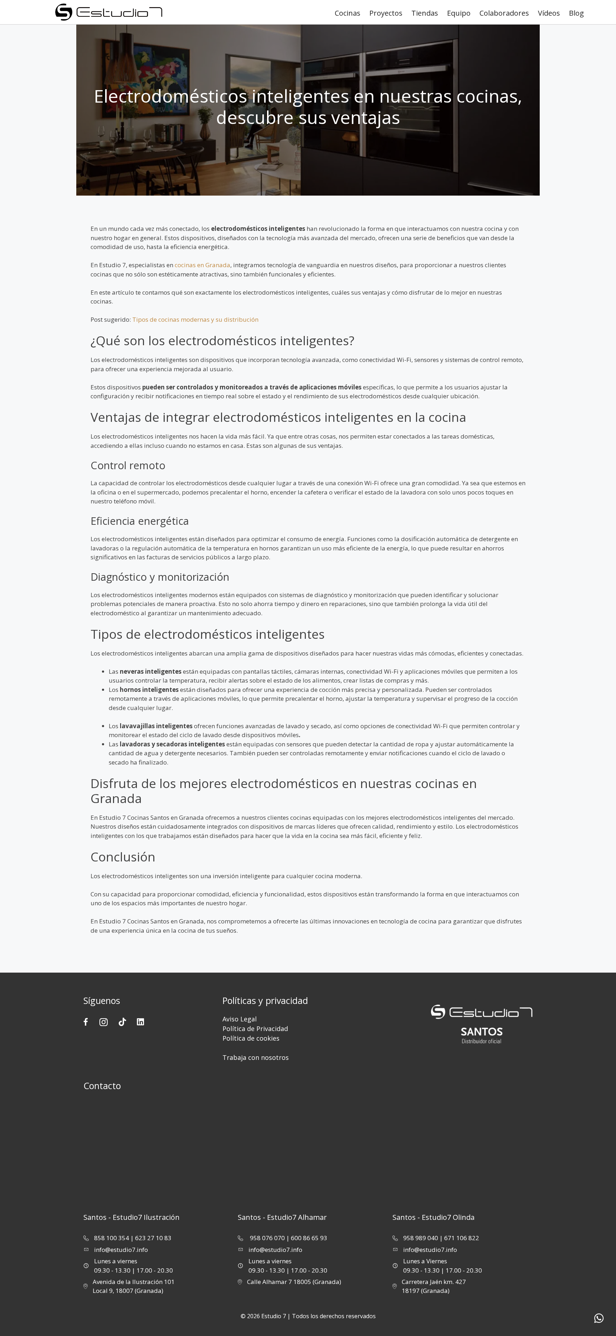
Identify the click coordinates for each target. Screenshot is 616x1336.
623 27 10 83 (153, 1238)
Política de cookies (250, 1038)
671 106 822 (461, 1238)
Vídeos (549, 13)
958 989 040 (420, 1238)
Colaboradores (504, 13)
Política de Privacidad (255, 1028)
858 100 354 (111, 1238)
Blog (576, 13)
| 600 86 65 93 (306, 1238)
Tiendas (424, 13)
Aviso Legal (239, 1019)
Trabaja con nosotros (255, 1057)
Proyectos (385, 13)
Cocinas (347, 13)
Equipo (459, 13)
